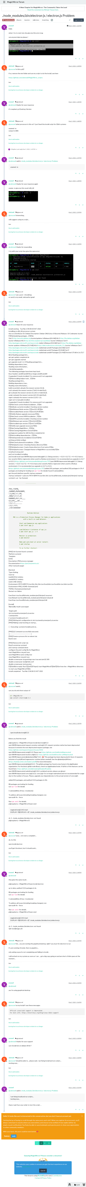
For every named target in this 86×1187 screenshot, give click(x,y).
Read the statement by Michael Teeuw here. (43, 10)
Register (7, 1136)
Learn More (27, 1167)
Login (13, 1136)
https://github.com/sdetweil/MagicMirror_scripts (26, 78)
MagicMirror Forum (15, 2)
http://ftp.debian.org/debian (70, 338)
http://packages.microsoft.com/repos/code (23, 343)
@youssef (20, 66)
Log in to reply (78, 20)
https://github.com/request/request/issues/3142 (26, 750)
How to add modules (14, 86)
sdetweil (11, 66)
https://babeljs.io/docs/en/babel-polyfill (22, 762)
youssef (11, 26)
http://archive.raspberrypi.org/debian (38, 341)
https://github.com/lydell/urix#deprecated (56, 752)
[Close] (82, 1116)
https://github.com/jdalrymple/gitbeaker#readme (34, 769)
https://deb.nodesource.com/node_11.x (51, 345)
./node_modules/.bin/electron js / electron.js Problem (39, 161)
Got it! (43, 1171)
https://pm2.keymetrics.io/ (29, 563)
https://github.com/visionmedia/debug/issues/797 (32, 461)
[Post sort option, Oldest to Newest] (70, 20)
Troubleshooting (9, 20)
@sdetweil (19, 102)
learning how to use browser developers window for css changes (26, 90)
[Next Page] (49, 1143)
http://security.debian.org (22, 338)
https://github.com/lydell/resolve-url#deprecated (56, 755)
